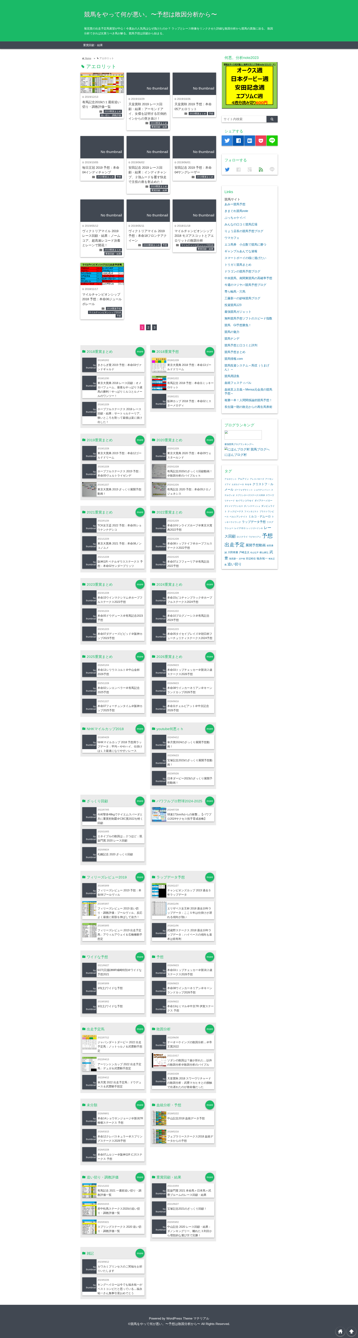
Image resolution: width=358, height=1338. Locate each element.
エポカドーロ (238, 484)
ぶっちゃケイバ (234, 217)
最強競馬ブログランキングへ (239, 444)
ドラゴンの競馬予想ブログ (242, 271)
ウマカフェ (231, 237)
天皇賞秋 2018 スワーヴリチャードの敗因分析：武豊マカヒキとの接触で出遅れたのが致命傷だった (189, 1083)
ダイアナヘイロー (263, 500)
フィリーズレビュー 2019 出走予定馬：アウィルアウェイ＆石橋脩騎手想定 (120, 934)
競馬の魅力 (231, 331)
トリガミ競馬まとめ (237, 264)
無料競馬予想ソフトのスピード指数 (248, 318)
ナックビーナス (235, 511)
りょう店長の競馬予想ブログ (243, 231)
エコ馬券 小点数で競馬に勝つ (245, 244)
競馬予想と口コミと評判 (240, 345)
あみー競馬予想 (234, 204)
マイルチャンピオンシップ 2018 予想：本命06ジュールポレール (102, 299)
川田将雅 (233, 552)
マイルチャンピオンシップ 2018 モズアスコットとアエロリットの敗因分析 (194, 235)
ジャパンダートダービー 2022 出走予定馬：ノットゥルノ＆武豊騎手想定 (120, 1046)
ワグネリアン (255, 537)
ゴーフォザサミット (243, 490)
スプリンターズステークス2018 (250, 495)
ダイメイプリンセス (233, 506)
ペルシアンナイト (238, 516)
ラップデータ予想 (254, 521)
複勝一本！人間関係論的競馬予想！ (248, 400)
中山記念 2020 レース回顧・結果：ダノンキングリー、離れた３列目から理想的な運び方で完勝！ (189, 1231)
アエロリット (230, 479)
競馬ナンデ (231, 338)
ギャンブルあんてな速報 (240, 251)
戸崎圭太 (244, 552)
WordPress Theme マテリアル (187, 1318)
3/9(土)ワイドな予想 (110, 988)
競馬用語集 (231, 376)
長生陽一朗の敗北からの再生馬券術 (248, 406)
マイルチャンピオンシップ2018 (197, 245)
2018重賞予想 (114, 308)
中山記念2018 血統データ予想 (186, 1118)
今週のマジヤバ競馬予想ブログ (245, 284)
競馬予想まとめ (234, 352)
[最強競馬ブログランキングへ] (243, 438)
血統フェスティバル (237, 382)
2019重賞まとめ (113, 111)
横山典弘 (264, 552)
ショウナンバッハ (262, 490)
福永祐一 (262, 558)
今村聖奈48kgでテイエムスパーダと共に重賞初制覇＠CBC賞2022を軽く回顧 (120, 819)
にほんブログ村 (235, 455)
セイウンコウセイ (245, 500)
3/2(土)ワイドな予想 (110, 1006)
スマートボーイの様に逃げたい (245, 258)
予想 (211, 113)
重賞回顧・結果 (93, 45)
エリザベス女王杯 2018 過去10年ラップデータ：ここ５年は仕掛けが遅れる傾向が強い (189, 913)
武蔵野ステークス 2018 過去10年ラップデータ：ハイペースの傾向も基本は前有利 (189, 934)
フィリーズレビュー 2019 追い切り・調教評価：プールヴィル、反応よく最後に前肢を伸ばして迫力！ (120, 913)
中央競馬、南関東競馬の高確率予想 (248, 278)
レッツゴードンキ (254, 528)
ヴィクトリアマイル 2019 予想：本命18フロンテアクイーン (147, 235)
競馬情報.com (233, 358)
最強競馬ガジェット (237, 311)
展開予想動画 (256, 545)
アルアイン (243, 479)
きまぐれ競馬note (236, 211)
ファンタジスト (251, 511)
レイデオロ (240, 528)
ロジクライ (242, 537)
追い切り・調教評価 (111, 115)
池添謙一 (233, 558)
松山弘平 (254, 552)
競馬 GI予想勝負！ (237, 325)
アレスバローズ (257, 479)
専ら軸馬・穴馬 (234, 291)
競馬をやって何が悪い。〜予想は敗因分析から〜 (150, 14)
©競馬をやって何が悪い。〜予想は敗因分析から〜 (164, 1324)
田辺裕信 (251, 558)
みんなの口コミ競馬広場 (240, 224)
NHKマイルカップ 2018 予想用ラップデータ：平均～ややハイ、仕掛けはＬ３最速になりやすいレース (120, 746)
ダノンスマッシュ (252, 506)
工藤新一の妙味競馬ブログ (242, 298)
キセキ (248, 484)
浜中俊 (242, 559)
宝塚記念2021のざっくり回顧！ (187, 1208)
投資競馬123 (232, 305)
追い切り (234, 564)
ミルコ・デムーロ (259, 516)
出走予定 (234, 544)
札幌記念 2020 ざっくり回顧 (115, 854)
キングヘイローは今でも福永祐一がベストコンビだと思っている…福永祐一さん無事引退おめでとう (120, 1289)
